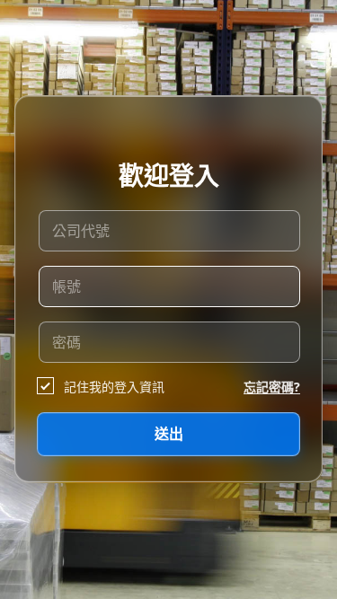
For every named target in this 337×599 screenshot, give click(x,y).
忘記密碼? (272, 386)
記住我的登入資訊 (114, 386)
